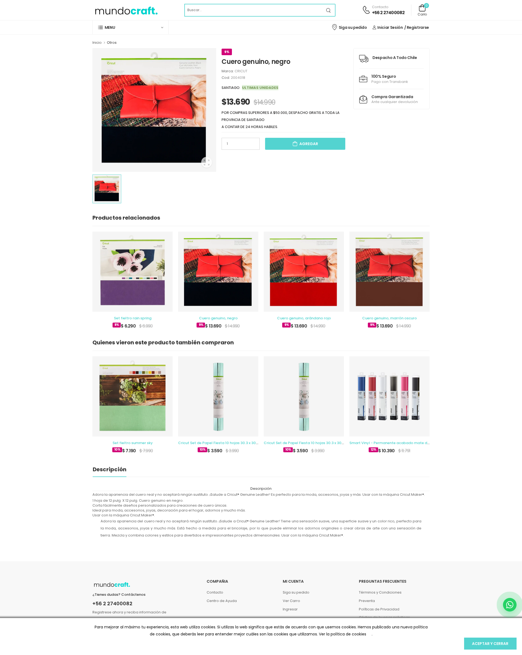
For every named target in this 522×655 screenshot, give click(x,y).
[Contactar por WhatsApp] (510, 605)
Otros (112, 42)
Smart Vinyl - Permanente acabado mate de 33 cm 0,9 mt (401, 442)
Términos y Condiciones (380, 592)
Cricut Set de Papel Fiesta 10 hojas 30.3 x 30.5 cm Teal (226, 442)
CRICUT (241, 71)
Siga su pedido (353, 27)
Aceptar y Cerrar (490, 643)
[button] (130, 27)
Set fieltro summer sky (133, 442)
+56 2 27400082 (388, 13)
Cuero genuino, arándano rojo (304, 318)
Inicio (97, 42)
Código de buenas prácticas (384, 617)
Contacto (215, 592)
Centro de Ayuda (222, 600)
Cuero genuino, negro (218, 318)
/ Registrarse (416, 27)
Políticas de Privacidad (379, 609)
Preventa (367, 600)
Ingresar (290, 609)
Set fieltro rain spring (132, 318)
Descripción (109, 469)
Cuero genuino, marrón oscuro (389, 318)
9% (226, 51)
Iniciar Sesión (390, 27)
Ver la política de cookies (342, 634)
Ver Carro (291, 600)
